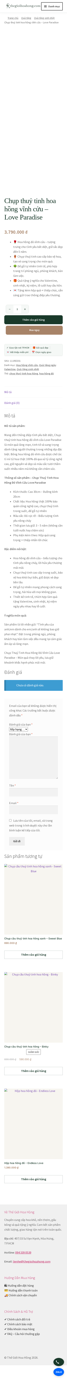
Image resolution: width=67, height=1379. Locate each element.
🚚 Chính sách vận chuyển (20, 1295)
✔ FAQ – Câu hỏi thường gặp (22, 1334)
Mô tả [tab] (8, 392)
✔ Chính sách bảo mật (18, 1324)
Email (13, 803)
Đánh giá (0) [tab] (12, 403)
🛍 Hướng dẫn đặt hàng (19, 1285)
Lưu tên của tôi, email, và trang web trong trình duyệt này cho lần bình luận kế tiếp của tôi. (31, 825)
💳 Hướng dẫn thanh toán (21, 1290)
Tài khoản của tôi (11, 1372)
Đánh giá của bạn (21, 724)
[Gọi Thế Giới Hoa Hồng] (58, 1362)
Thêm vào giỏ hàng (33, 319)
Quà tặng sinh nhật (44, 18)
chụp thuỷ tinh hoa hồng (23, 373)
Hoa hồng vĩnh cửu (27, 365)
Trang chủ (13, 18)
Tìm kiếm (33, 1372)
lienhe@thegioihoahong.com (31, 1261)
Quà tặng (26, 18)
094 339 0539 (23, 1252)
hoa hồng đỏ (46, 373)
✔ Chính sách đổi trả (17, 1319)
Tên (12, 785)
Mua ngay (34, 330)
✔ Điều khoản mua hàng (19, 1329)
